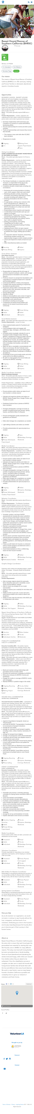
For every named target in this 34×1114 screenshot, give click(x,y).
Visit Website (17, 67)
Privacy (13, 1104)
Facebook (4, 1059)
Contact (5, 1069)
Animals (18, 46)
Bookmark (29, 984)
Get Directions (7, 1006)
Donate (16, 71)
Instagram (10, 1059)
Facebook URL (2, 1013)
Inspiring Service (20, 1104)
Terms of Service (6, 1104)
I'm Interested (6, 67)
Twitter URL (6, 1013)
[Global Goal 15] (5, 57)
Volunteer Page (7, 71)
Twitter (7, 1059)
